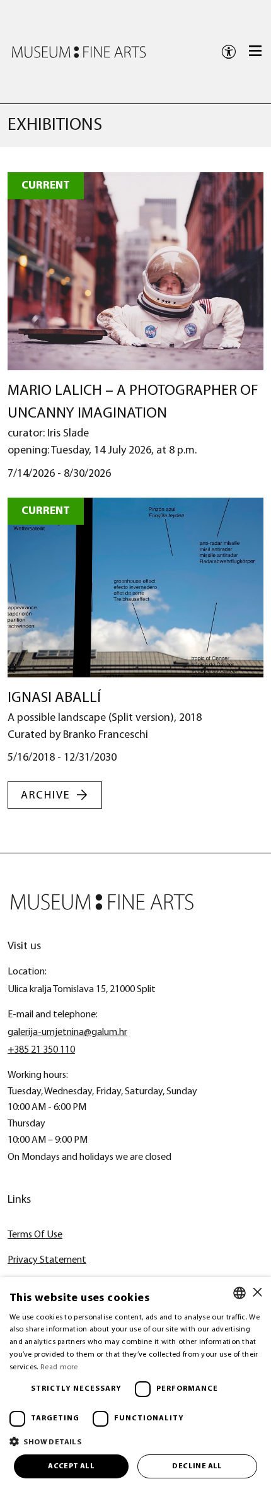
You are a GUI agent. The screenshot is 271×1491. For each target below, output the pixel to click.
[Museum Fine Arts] (78, 52)
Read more (59, 1367)
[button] (135, 1441)
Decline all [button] (197, 1466)
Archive (46, 796)
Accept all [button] (71, 1466)
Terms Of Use (35, 1235)
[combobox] (239, 1293)
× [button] (257, 1292)
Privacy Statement (47, 1260)
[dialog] (135, 1384)
